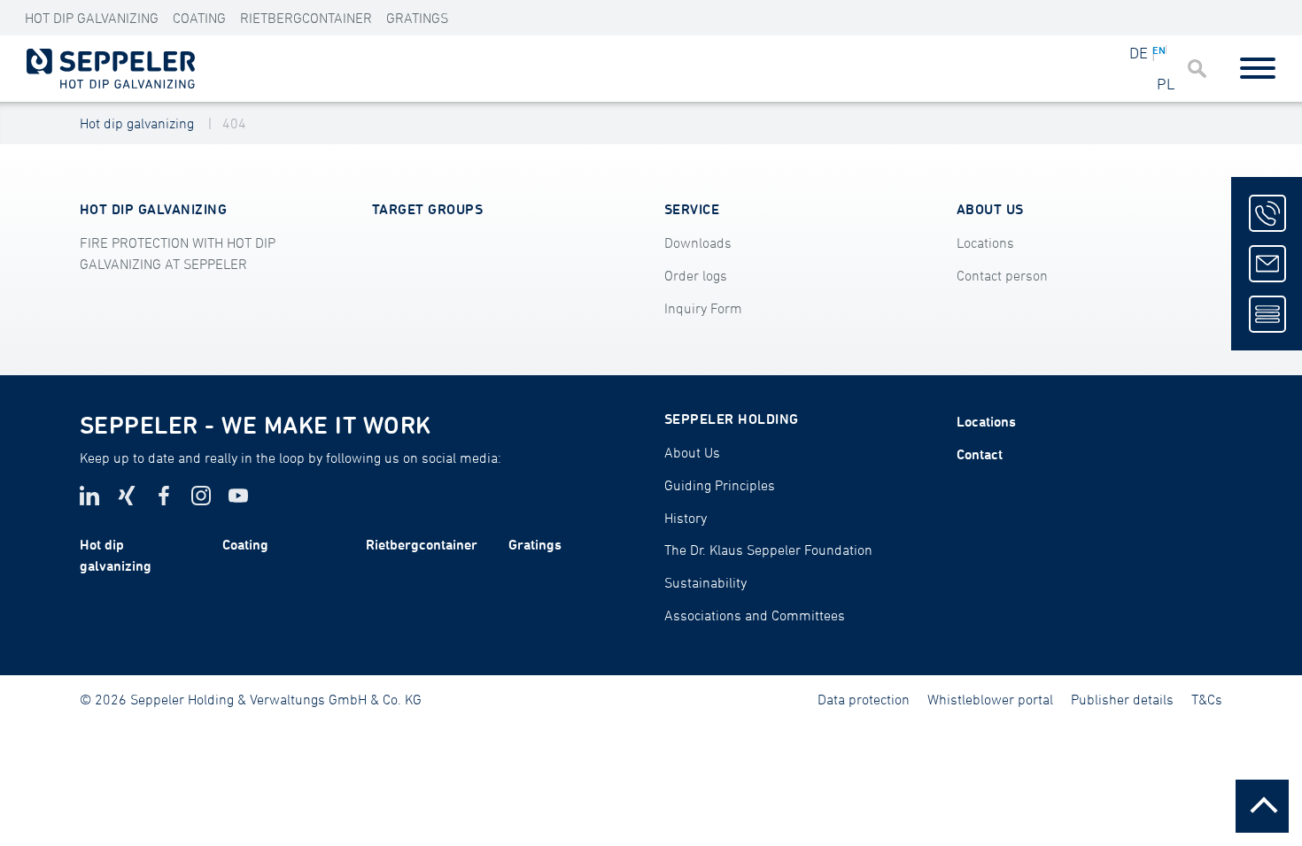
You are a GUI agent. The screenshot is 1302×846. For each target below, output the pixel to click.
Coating (199, 18)
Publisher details (1122, 699)
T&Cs (1206, 699)
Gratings (417, 18)
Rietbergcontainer (306, 18)
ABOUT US (990, 209)
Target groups (427, 209)
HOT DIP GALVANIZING (92, 18)
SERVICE (691, 209)
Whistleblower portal (990, 699)
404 (234, 123)
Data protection (864, 699)
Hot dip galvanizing (137, 123)
